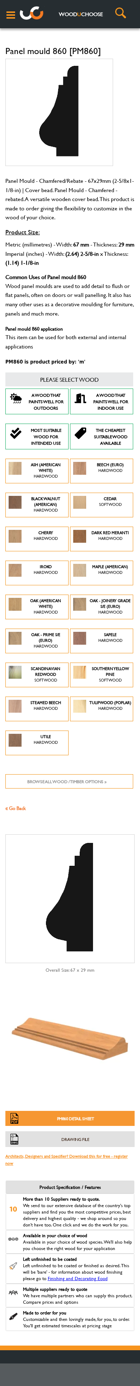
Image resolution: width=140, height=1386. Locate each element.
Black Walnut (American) (45, 504)
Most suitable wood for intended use (46, 436)
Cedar (110, 501)
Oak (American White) (45, 606)
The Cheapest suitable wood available (110, 436)
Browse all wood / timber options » (67, 781)
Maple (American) (110, 569)
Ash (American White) (46, 470)
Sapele (110, 637)
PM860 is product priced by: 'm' (45, 362)
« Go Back (15, 808)
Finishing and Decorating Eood (78, 1278)
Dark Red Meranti (110, 535)
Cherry (46, 535)
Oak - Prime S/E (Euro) (45, 640)
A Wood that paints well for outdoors (46, 401)
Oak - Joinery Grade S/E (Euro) (110, 606)
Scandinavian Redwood (45, 674)
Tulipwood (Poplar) (110, 705)
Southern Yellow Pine (110, 674)
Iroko (46, 569)
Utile (46, 739)
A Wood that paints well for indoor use (110, 401)
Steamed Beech (46, 705)
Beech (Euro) (110, 467)
